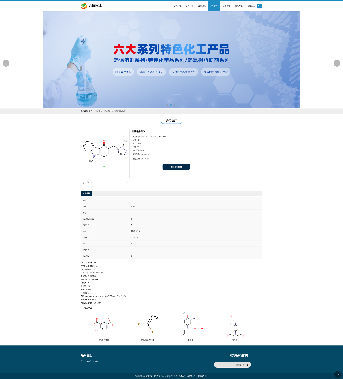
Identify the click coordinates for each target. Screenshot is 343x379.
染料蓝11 (235, 340)
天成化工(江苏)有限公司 (143, 376)
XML (175, 376)
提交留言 (240, 364)
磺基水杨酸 (104, 340)
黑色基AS (192, 340)
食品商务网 (202, 376)
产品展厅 (108, 111)
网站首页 (98, 111)
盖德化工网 (191, 376)
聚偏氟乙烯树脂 (147, 340)
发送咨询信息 (176, 167)
